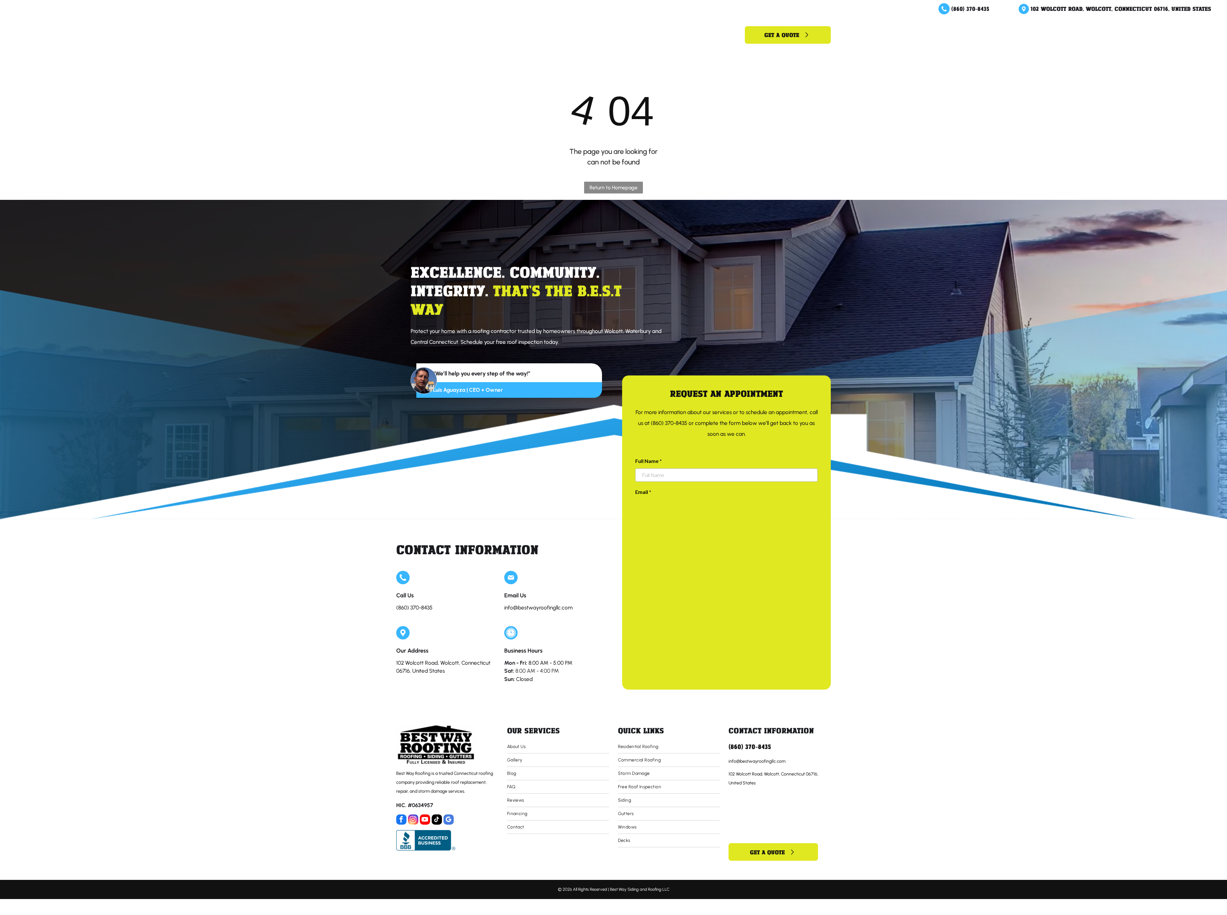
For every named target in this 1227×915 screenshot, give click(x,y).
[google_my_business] (449, 820)
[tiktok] (437, 820)
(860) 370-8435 (970, 8)
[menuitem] (534, 35)
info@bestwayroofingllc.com (538, 607)
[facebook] (401, 820)
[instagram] (413, 820)
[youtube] (425, 820)
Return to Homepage (613, 188)
